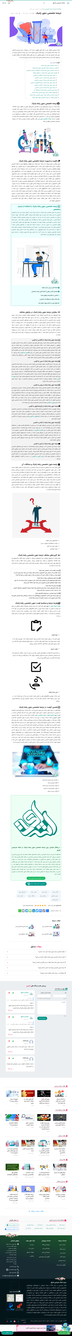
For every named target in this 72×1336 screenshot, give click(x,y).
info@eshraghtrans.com (9, 1276)
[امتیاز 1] (45, 905)
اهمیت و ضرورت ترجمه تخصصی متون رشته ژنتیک (45, 68)
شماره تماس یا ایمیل (46, 993)
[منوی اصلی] (44, 3)
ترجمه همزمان (30, 1225)
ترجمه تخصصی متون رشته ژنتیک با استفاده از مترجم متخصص (42, 70)
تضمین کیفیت (54, 899)
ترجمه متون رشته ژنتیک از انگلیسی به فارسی (44, 75)
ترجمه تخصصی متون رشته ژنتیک (49, 65)
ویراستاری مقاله (49, 1228)
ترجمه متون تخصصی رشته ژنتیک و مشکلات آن (46, 90)
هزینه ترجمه (44, 892)
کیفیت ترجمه (20, 896)
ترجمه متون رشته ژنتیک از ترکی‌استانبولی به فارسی (43, 83)
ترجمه (55, 9)
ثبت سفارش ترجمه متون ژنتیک (36, 878)
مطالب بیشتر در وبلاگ (37, 1211)
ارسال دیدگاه (42, 1018)
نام (65, 993)
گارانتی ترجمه (55, 892)
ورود (8, 3)
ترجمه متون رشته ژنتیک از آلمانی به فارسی (44, 85)
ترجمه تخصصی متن (48, 9)
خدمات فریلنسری (39, 1228)
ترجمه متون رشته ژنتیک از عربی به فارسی (45, 78)
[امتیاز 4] (38, 905)
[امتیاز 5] (36, 905)
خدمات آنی (28, 1228)
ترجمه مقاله (62, 1225)
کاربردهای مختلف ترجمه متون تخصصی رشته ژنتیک (45, 92)
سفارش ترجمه (42, 896)
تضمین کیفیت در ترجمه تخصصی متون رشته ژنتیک (45, 97)
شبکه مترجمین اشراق (59, 3)
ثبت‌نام (4, 3)
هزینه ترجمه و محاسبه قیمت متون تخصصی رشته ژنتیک (44, 95)
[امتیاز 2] (43, 905)
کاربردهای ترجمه (22, 892)
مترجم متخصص (54, 896)
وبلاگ (59, 9)
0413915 (12, 1270)
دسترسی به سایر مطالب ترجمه (37, 884)
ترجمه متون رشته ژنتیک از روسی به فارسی (44, 80)
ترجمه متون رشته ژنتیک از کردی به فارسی (45, 88)
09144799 (12, 1273)
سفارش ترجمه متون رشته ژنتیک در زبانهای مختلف (45, 73)
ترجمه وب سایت (61, 1228)
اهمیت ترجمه (33, 892)
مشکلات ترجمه (31, 896)
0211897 (12, 1267)
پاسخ (11, 1010)
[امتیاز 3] (41, 905)
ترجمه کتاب (40, 1225)
